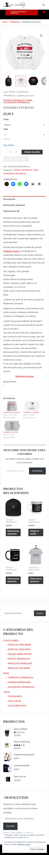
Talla (5, 129)
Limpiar (6, 139)
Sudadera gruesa (11, 251)
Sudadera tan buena (11, 412)
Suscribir (10, 826)
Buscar (40, 613)
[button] (21, 12)
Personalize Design (16, 159)
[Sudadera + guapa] (32, 406)
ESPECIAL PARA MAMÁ (19, 645)
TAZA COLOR (14, 701)
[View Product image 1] (8, 81)
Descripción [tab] (9, 199)
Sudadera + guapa (31, 412)
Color (6, 119)
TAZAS (6, 692)
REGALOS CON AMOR (19, 668)
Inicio (5, 92)
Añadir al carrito (32, 152)
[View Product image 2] (21, 81)
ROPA (12, 92)
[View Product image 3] (33, 81)
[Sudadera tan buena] (12, 406)
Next (45, 81)
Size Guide (8, 145)
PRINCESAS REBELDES (20, 663)
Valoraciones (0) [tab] (11, 211)
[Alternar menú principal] (43, 5)
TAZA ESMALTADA (17, 706)
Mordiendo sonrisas (24, 376)
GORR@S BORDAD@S (19, 682)
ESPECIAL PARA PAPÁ (19, 649)
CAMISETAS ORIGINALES (20, 677)
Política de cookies (24, 844)
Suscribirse (37, 471)
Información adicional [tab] (14, 205)
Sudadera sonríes (10, 432)
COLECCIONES (11, 640)
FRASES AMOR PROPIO (20, 654)
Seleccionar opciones (13, 532)
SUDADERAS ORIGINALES (16, 102)
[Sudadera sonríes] (12, 426)
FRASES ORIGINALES (14, 100)
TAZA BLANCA (15, 696)
